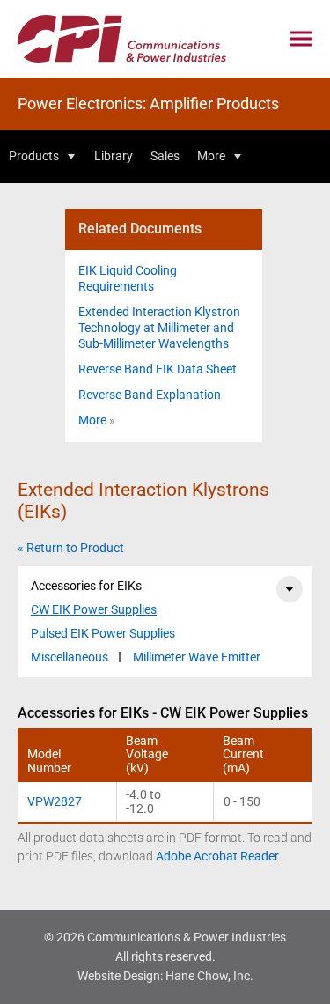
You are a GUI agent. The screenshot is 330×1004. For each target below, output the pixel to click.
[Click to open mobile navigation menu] (300, 39)
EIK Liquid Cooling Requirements (127, 278)
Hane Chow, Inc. (209, 976)
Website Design (118, 976)
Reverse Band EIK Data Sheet (157, 369)
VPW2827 (54, 801)
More (92, 420)
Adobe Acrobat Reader (217, 856)
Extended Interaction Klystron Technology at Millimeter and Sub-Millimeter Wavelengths (159, 328)
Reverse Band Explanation (149, 395)
